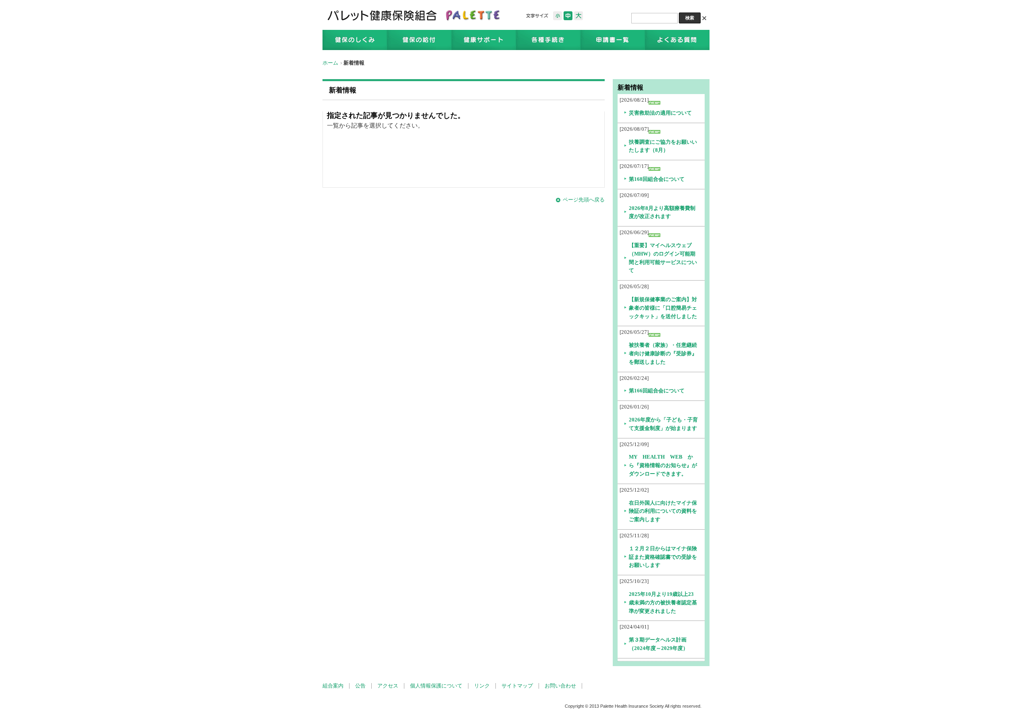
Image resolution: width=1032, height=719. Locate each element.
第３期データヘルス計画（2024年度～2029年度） (658, 644)
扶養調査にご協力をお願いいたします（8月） (663, 146)
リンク (482, 686)
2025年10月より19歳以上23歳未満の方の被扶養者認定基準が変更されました (663, 602)
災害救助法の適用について (660, 113)
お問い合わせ (560, 686)
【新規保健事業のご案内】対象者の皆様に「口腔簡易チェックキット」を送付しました (663, 307)
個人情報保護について (436, 686)
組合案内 (332, 686)
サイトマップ (517, 686)
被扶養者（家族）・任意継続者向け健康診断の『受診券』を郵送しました (663, 353)
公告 (360, 686)
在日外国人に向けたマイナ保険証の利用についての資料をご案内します (663, 511)
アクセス (387, 686)
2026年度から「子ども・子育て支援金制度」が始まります (663, 424)
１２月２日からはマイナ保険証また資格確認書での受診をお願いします (663, 556)
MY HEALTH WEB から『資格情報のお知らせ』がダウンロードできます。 (663, 465)
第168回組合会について (657, 179)
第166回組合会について (657, 391)
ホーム (330, 63)
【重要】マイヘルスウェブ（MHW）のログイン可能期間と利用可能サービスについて (663, 257)
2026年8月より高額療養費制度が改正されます (662, 212)
